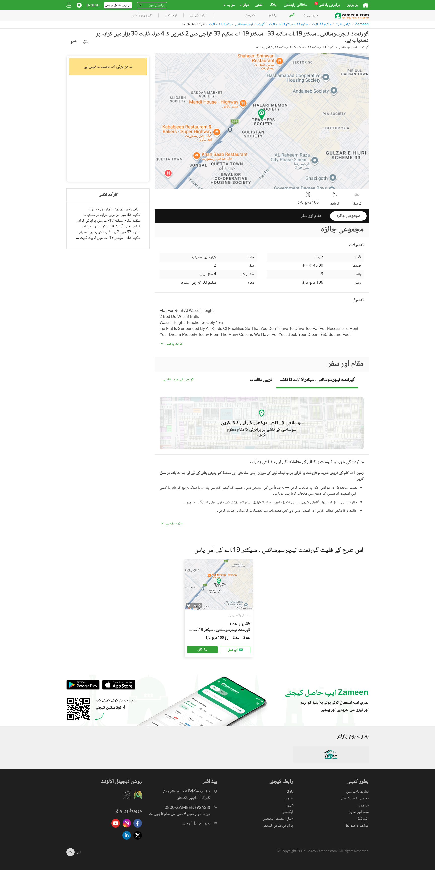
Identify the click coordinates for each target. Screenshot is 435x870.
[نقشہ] (199, 605)
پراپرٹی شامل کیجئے (278, 826)
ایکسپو (287, 812)
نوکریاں (363, 805)
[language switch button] (93, 5)
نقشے (258, 5)
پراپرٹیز (352, 5)
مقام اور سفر (311, 216)
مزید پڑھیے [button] (174, 344)
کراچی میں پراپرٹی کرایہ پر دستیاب (113, 209)
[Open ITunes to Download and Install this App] (117, 688)
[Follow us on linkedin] (125, 840)
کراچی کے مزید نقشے (178, 380)
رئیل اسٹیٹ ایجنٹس (278, 819)
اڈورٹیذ (363, 819)
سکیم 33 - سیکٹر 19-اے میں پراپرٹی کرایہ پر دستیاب (108, 221)
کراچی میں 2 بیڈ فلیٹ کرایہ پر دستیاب (111, 226)
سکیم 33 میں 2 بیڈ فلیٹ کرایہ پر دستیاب (109, 232)
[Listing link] (219, 608)
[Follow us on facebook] (136, 828)
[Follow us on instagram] (125, 828)
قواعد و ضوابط (357, 826)
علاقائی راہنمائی (295, 5)
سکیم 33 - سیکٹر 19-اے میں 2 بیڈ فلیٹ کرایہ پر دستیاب (108, 238)
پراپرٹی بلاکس (327, 5)
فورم (289, 805)
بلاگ (273, 5)
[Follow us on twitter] (136, 840)
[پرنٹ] (85, 42)
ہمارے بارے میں (357, 792)
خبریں (288, 798)
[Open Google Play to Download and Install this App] (83, 688)
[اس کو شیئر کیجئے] (194, 605)
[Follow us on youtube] (114, 828)
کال (200, 649)
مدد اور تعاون (358, 812)
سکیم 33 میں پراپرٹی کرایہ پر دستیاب (111, 215)
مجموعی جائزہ (348, 216)
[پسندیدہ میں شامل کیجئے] (188, 605)
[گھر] (365, 5)
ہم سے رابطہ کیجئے (355, 798)
